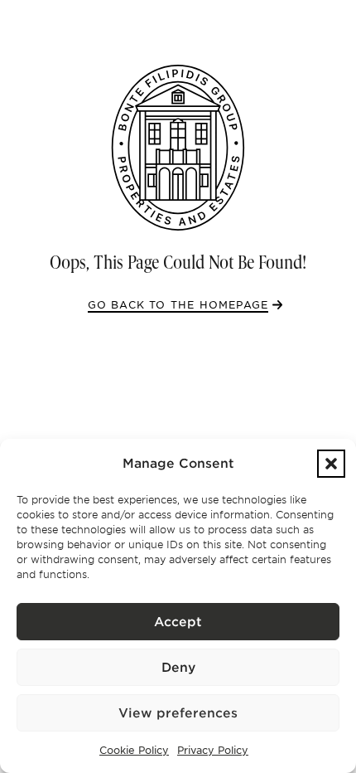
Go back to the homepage (178, 305)
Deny (178, 667)
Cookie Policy (134, 749)
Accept (178, 622)
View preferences (178, 713)
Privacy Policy (212, 749)
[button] (331, 463)
